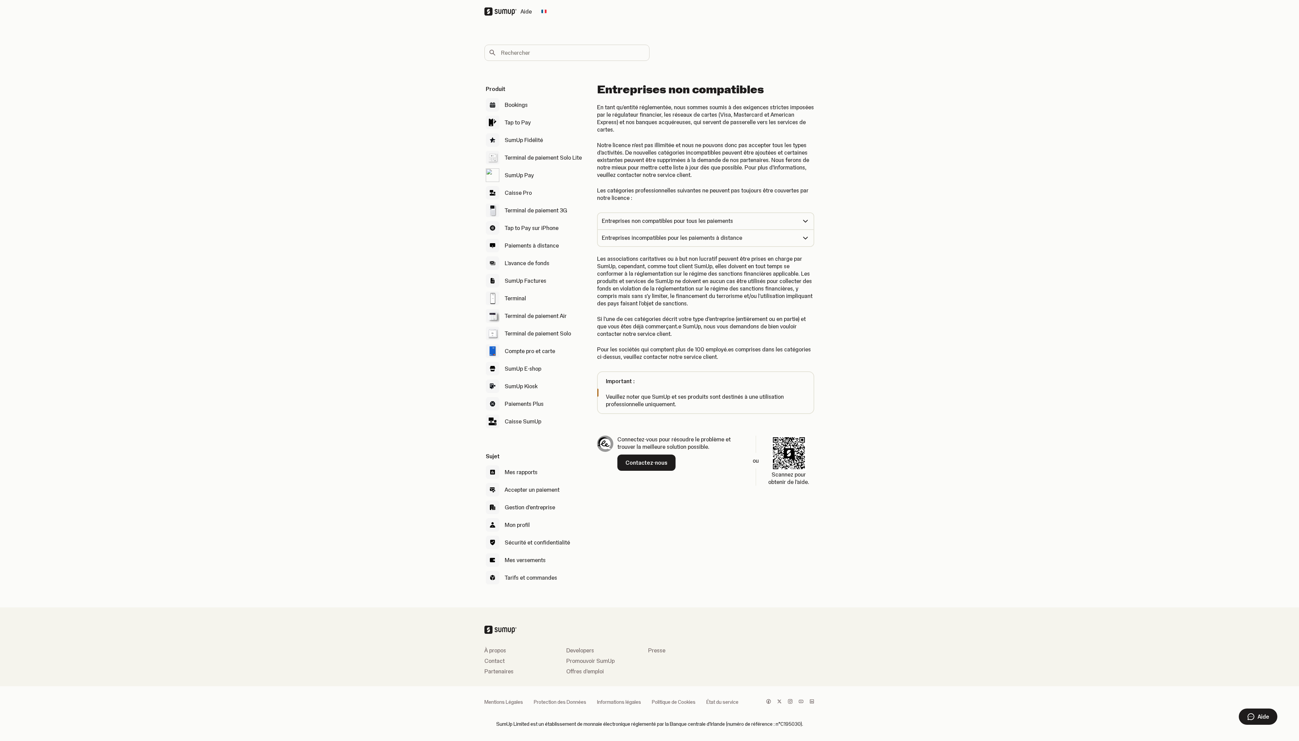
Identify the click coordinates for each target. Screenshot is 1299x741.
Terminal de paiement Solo (538, 333)
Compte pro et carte (530, 351)
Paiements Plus (524, 403)
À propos (495, 650)
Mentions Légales (503, 702)
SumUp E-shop (523, 368)
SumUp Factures (525, 280)
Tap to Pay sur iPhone (532, 228)
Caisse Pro (518, 192)
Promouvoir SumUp (590, 660)
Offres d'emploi (585, 671)
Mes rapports (521, 472)
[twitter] (779, 702)
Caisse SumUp (523, 421)
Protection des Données (560, 702)
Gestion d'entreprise (530, 507)
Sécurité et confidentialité (537, 542)
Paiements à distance (532, 245)
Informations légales (619, 702)
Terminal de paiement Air (536, 315)
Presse (656, 650)
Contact (494, 660)
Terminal (515, 298)
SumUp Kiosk (521, 386)
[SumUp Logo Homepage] (502, 11)
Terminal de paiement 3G (536, 210)
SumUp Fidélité (524, 140)
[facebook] (768, 702)
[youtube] (801, 702)
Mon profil (517, 525)
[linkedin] (812, 702)
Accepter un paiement (532, 489)
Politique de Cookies (674, 702)
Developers (580, 650)
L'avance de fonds (527, 263)
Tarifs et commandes (531, 577)
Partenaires (499, 671)
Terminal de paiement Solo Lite (543, 157)
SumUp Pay (519, 175)
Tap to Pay (518, 122)
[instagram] (790, 702)
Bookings (516, 104)
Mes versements (525, 560)
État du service (722, 702)
